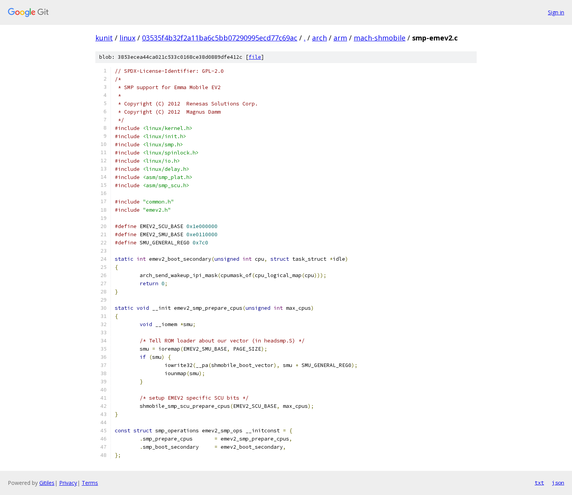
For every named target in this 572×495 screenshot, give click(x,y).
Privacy (68, 482)
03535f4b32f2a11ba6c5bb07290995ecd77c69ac (219, 37)
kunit (104, 37)
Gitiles (46, 482)
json (558, 482)
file (255, 57)
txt (539, 482)
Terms (90, 482)
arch (319, 37)
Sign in (556, 12)
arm (340, 37)
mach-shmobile (379, 37)
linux (127, 37)
